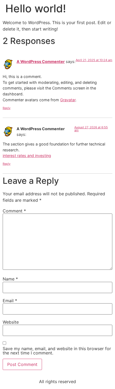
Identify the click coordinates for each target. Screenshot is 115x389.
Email (10, 300)
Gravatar (67, 100)
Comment (14, 211)
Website (11, 322)
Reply (6, 108)
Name (10, 279)
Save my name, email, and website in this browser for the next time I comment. (57, 350)
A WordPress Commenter (41, 61)
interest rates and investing (27, 155)
